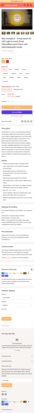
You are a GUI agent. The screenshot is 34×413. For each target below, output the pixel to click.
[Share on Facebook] (22, 121)
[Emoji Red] (7, 61)
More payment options (17, 116)
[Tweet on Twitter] (28, 121)
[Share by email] (31, 121)
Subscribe (7, 385)
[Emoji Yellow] (3, 61)
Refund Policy (5, 326)
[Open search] (25, 5)
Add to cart (17, 107)
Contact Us (9, 257)
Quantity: (4, 101)
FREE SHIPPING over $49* (17, 1)
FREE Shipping (12, 96)
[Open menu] (2, 5)
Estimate (6, 319)
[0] (31, 5)
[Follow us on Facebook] (3, 394)
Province (4, 301)
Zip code (4, 309)
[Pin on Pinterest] (25, 121)
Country (4, 294)
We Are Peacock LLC (8, 51)
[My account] (28, 5)
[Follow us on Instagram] (6, 394)
